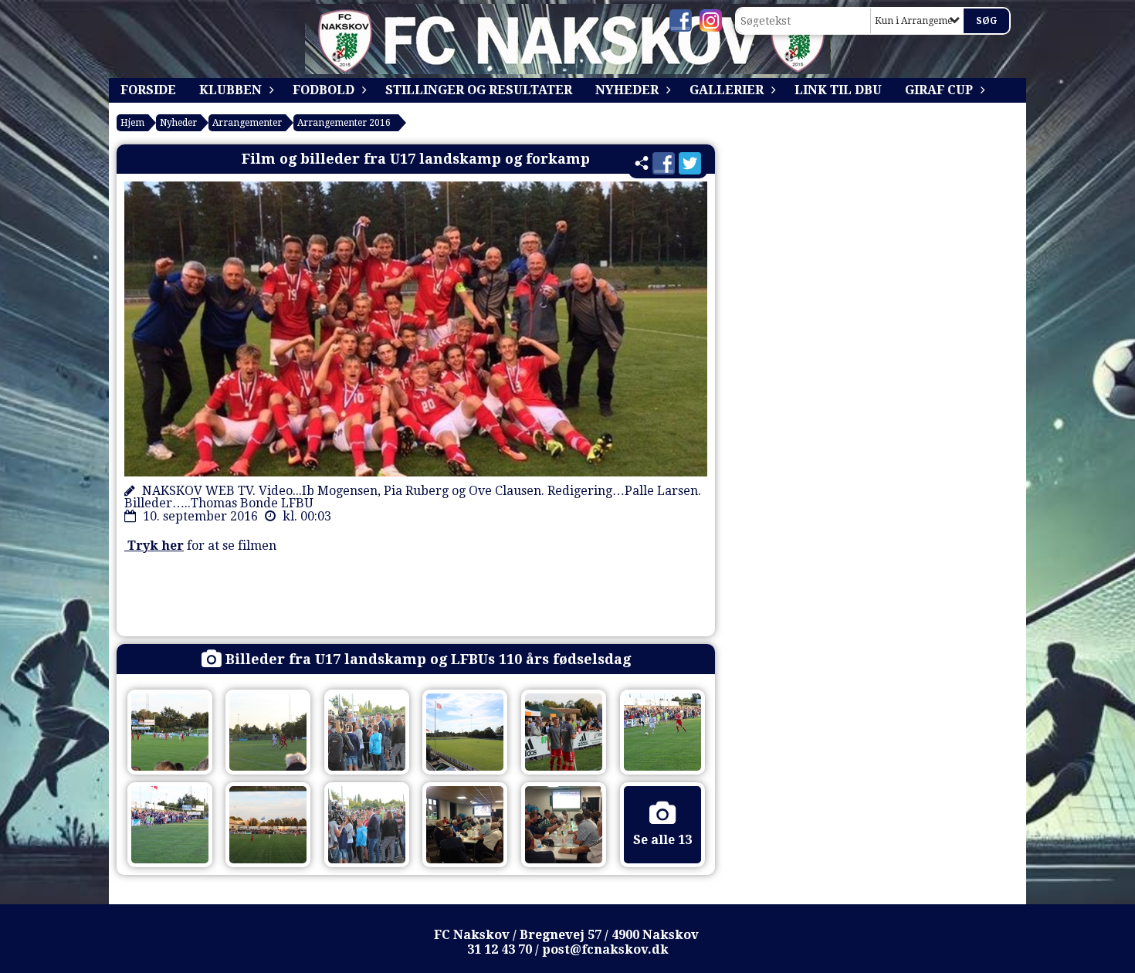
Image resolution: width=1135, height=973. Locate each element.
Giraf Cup (939, 90)
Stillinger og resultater (478, 90)
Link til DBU (838, 90)
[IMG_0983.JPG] (366, 732)
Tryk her (154, 545)
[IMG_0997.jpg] (563, 824)
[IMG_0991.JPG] (169, 732)
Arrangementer (247, 122)
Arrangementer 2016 (344, 122)
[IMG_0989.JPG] (267, 824)
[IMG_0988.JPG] (563, 732)
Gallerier (726, 90)
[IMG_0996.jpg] (464, 824)
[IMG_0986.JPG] (662, 732)
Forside (148, 90)
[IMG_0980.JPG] (366, 824)
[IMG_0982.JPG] (267, 732)
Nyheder (627, 90)
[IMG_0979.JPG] (464, 732)
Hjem (132, 122)
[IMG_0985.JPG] (169, 824)
